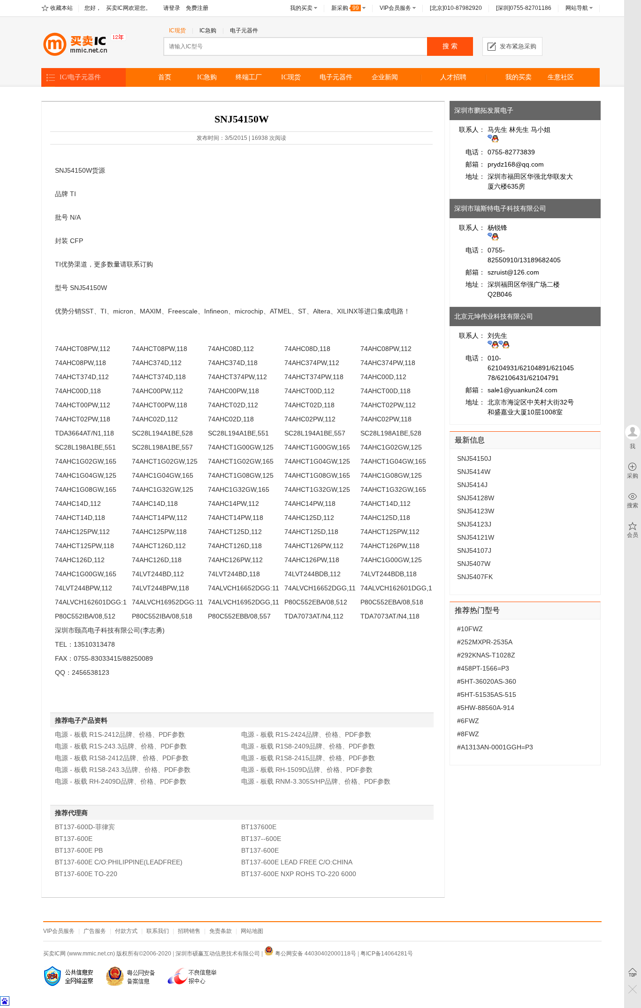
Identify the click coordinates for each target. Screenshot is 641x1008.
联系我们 (157, 931)
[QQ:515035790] (493, 238)
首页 (164, 77)
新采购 (345, 8)
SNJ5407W (473, 563)
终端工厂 (249, 77)
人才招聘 (453, 77)
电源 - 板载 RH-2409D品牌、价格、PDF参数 (120, 781)
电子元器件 (244, 30)
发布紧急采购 (518, 46)
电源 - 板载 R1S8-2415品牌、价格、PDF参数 (308, 758)
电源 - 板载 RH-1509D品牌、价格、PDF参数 (307, 769)
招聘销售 (189, 931)
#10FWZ (470, 629)
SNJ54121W (475, 537)
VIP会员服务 (395, 8)
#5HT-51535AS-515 (486, 694)
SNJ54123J (474, 524)
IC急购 (207, 30)
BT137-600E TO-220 (86, 874)
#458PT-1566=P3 (483, 668)
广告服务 (95, 931)
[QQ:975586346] (493, 140)
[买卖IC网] (84, 44)
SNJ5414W (473, 471)
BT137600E (258, 827)
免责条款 (220, 931)
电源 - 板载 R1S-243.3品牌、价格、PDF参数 (121, 746)
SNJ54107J (474, 550)
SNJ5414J (472, 485)
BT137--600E (261, 838)
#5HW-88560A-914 (485, 707)
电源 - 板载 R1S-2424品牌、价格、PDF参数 (306, 734)
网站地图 (252, 931)
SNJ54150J (474, 458)
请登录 (171, 8)
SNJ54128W (475, 498)
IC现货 (177, 30)
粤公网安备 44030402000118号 (315, 953)
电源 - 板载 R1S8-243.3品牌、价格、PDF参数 (123, 769)
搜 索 (450, 46)
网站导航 (576, 8)
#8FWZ (468, 734)
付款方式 (126, 931)
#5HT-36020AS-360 (486, 681)
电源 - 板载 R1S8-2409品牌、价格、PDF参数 (308, 746)
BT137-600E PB (79, 850)
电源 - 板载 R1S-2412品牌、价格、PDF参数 (120, 734)
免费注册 (197, 8)
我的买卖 (301, 8)
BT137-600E (73, 838)
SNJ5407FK (475, 576)
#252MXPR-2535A (484, 642)
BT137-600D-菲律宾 (85, 827)
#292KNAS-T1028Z (486, 655)
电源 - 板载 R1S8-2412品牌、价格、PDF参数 (122, 758)
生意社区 (561, 77)
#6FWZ (468, 721)
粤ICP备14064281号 (386, 953)
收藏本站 (61, 8)
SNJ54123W (475, 511)
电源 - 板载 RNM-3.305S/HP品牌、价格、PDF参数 (315, 781)
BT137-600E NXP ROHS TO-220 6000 (298, 874)
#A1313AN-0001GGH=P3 (495, 747)
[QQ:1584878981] (493, 346)
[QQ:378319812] (503, 346)
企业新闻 (385, 77)
